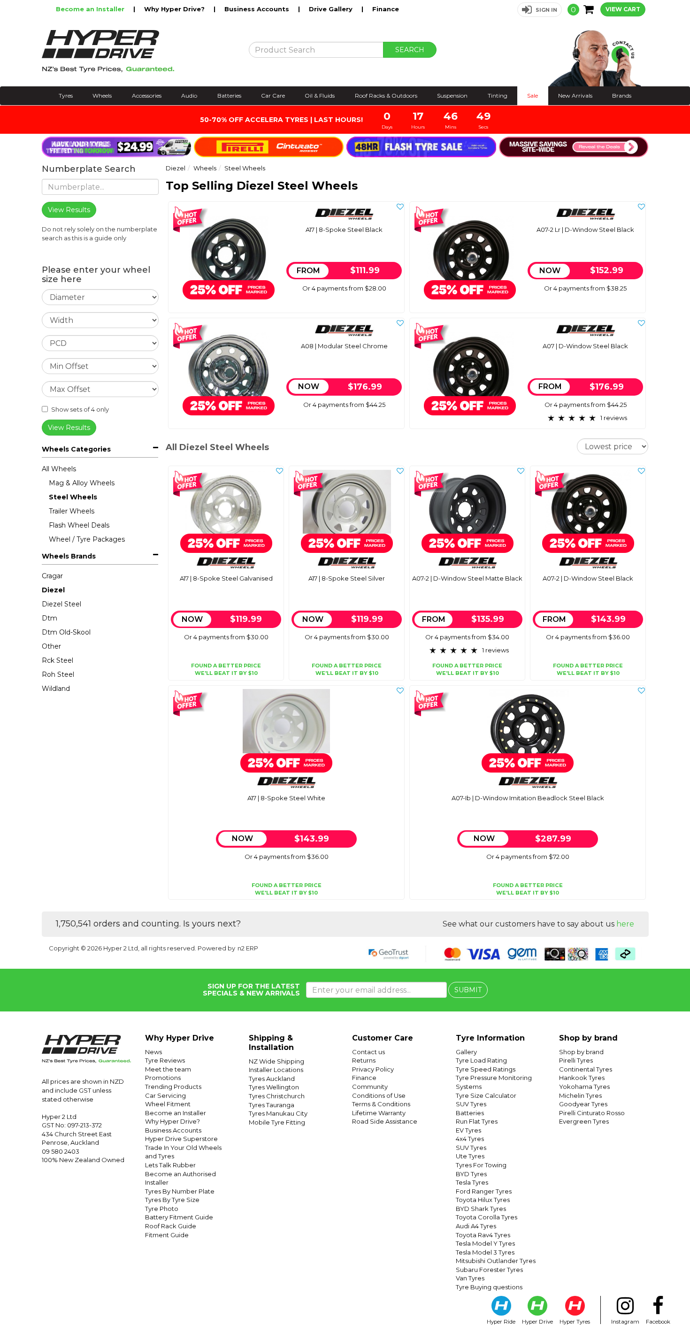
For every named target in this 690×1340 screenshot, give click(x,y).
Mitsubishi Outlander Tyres (496, 1260)
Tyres (66, 95)
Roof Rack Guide (170, 1226)
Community (370, 1086)
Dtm (49, 618)
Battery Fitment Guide (179, 1217)
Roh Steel (58, 674)
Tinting (497, 95)
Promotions (163, 1077)
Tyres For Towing (481, 1165)
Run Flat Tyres (477, 1121)
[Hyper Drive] (138, 51)
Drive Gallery (331, 9)
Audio (189, 95)
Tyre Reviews (165, 1060)
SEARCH (409, 50)
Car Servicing (165, 1095)
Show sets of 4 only (80, 409)
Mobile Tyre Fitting (277, 1122)
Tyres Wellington (274, 1087)
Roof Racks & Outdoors (386, 95)
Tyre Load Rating (481, 1060)
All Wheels (59, 469)
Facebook (658, 1321)
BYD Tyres (471, 1174)
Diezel (53, 590)
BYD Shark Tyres (481, 1208)
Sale (532, 95)
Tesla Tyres (472, 1182)
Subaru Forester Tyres (489, 1269)
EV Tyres (468, 1130)
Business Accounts (257, 9)
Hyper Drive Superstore (181, 1138)
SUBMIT (468, 990)
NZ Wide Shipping (276, 1061)
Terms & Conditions (381, 1104)
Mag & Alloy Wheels (82, 483)
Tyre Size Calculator (486, 1095)
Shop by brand (581, 1052)
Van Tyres (470, 1278)
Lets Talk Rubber (170, 1165)
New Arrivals (575, 95)
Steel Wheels (73, 497)
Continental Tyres (585, 1069)
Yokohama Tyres (584, 1086)
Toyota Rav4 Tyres (483, 1235)
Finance (385, 9)
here (625, 923)
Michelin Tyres (580, 1095)
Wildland (56, 688)
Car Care (273, 95)
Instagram (625, 1321)
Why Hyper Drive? (175, 9)
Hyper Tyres (575, 1321)
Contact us (368, 1052)
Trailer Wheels (71, 511)
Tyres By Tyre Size (172, 1199)
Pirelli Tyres (576, 1060)
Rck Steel (57, 660)
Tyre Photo (161, 1208)
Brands (621, 95)
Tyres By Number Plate (180, 1191)
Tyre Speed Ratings (485, 1069)
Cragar (52, 576)
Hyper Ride (501, 1321)
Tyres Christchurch (277, 1096)
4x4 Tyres (470, 1138)
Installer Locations (276, 1069)
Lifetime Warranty (379, 1113)
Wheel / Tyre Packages (87, 539)
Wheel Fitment (168, 1104)
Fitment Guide (167, 1235)
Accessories (146, 95)
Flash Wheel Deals (79, 525)
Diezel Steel (61, 604)
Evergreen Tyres (584, 1121)
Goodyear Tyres (583, 1104)
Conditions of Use (379, 1095)
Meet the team (168, 1069)
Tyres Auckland (272, 1078)
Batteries (229, 95)
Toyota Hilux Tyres (483, 1199)
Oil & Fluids (320, 95)
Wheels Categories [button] (76, 449)
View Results (69, 427)
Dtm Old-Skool (66, 632)
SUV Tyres (471, 1104)
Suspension (452, 95)
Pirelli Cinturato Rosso (592, 1113)
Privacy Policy (373, 1069)
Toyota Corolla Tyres (486, 1217)
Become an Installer (91, 9)
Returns (364, 1060)
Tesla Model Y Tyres (485, 1243)
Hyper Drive (537, 1321)
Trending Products (173, 1086)
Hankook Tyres (582, 1077)
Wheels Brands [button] (69, 556)
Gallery (466, 1052)
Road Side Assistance (384, 1121)
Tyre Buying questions (489, 1287)
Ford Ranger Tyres (484, 1191)
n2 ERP (248, 948)
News (153, 1052)
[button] (539, 9)
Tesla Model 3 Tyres (485, 1252)
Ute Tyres (470, 1156)
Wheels (102, 95)
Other (51, 646)
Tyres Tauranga (271, 1105)
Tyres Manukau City (278, 1113)
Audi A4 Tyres (476, 1226)
